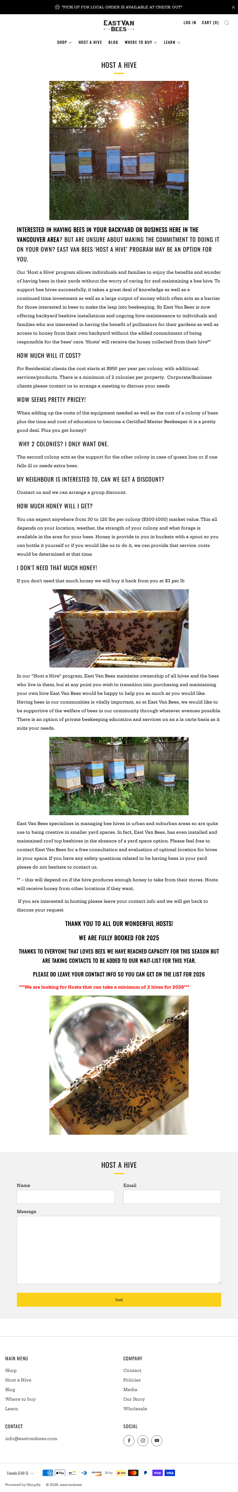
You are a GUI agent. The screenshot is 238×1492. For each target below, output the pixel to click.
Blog (113, 42)
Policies (132, 1380)
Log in (190, 22)
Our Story (134, 1399)
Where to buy (138, 42)
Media (130, 1389)
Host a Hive (90, 42)
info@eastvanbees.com (31, 1438)
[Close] (233, 7)
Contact (132, 1370)
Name (23, 1185)
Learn (170, 42)
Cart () (210, 22)
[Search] (226, 21)
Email (129, 1185)
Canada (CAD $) (17, 1473)
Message (26, 1211)
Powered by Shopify (23, 1485)
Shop (62, 42)
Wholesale (135, 1408)
